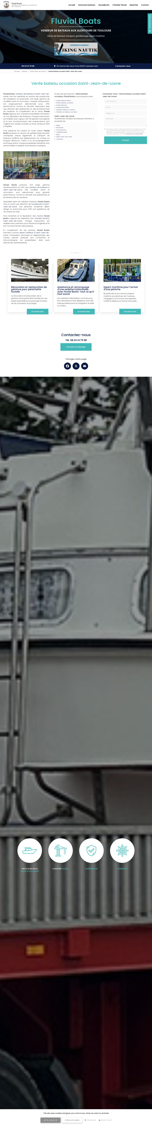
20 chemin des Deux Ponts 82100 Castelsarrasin (77, 66)
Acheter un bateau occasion (66, 112)
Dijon (58, 134)
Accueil (71, 5)
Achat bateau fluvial (63, 101)
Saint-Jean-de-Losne (38, 71)
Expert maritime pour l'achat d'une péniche (121, 288)
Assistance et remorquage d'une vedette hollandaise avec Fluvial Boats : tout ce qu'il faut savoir (75, 290)
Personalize (91, 1120)
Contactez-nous (122, 66)
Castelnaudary (61, 132)
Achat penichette (62, 107)
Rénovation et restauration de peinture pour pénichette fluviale (29, 289)
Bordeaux (59, 128)
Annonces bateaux (86, 5)
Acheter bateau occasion (65, 110)
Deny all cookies (72, 1120)
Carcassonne (61, 130)
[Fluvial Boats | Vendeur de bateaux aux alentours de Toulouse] (6, 5)
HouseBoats (103, 5)
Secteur (25, 71)
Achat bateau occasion (64, 103)
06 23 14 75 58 (28, 66)
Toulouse (59, 139)
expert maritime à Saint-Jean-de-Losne (26, 233)
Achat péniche (61, 105)
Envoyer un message (76, 347)
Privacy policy (106, 1120)
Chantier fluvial (119, 5)
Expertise (134, 5)
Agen (58, 125)
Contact (145, 5)
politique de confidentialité (134, 134)
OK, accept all (51, 1120)
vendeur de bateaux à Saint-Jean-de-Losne (26, 95)
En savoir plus (37, 311)
